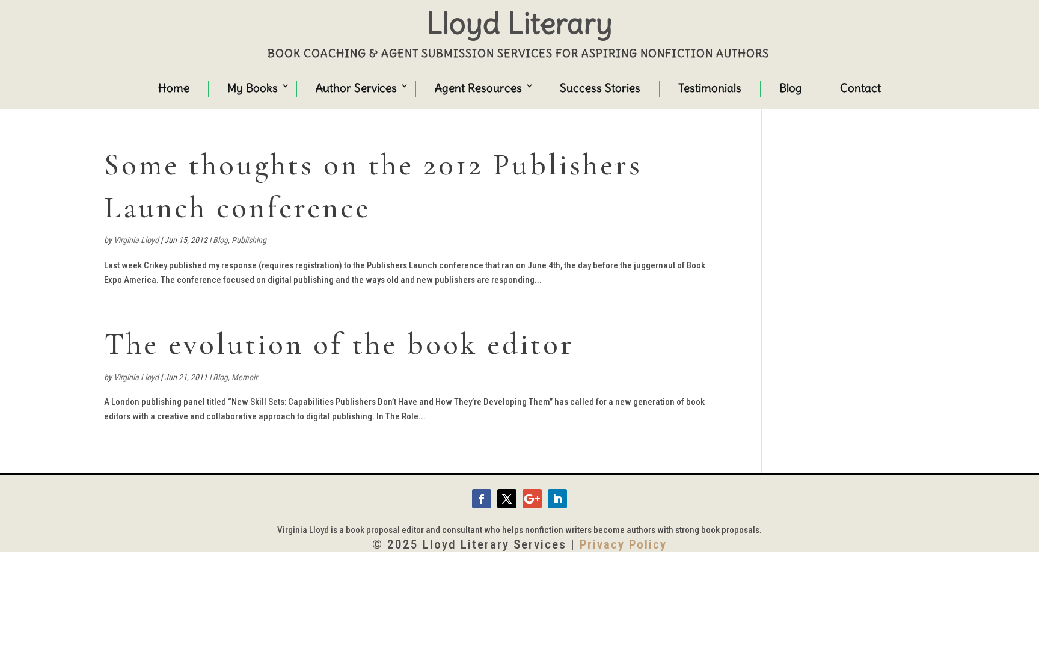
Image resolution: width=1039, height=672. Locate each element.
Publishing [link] (248, 240)
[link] (481, 498)
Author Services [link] (356, 88)
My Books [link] (252, 88)
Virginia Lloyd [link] (136, 240)
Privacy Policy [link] (623, 544)
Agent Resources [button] (478, 88)
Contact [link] (860, 88)
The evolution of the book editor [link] (339, 344)
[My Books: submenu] (274, 87)
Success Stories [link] (600, 88)
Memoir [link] (244, 377)
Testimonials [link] (709, 88)
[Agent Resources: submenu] (518, 87)
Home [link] (173, 88)
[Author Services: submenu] (393, 87)
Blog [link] (790, 88)
